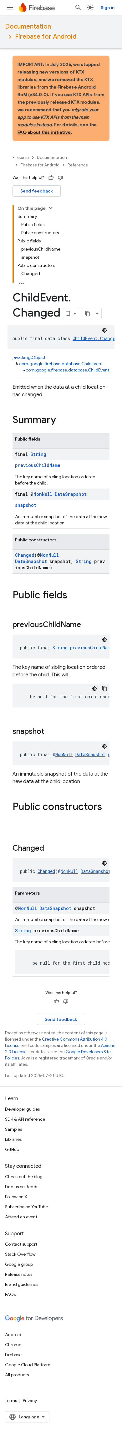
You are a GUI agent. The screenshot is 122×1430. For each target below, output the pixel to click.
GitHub (12, 1149)
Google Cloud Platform (27, 1365)
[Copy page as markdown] (87, 313)
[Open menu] (10, 7)
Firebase (21, 157)
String (38, 454)
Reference (78, 165)
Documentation (28, 26)
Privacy (30, 1400)
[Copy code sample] (104, 689)
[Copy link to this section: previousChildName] (87, 625)
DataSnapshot (71, 494)
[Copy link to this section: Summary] (62, 420)
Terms (11, 1400)
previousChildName (37, 465)
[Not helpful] (60, 177)
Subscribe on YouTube (26, 1207)
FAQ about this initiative (44, 132)
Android (13, 1334)
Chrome (13, 1344)
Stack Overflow (20, 1254)
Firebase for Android (45, 37)
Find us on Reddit (22, 1186)
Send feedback (36, 191)
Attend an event (21, 1217)
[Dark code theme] (104, 330)
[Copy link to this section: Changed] (50, 849)
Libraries (13, 1139)
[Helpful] (51, 177)
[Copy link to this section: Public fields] (73, 595)
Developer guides (22, 1109)
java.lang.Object (29, 357)
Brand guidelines (21, 1284)
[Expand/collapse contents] (50, 208)
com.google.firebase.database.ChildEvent (61, 363)
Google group (19, 1264)
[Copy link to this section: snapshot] (50, 732)
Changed (24, 555)
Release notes (18, 1274)
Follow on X (16, 1197)
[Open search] (78, 7)
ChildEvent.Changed (95, 338)
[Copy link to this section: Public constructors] (19, 819)
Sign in (107, 7)
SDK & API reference (25, 1119)
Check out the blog (24, 1176)
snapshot (25, 505)
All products (17, 1375)
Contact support (21, 1244)
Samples (13, 1129)
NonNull (42, 494)
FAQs (10, 1294)
